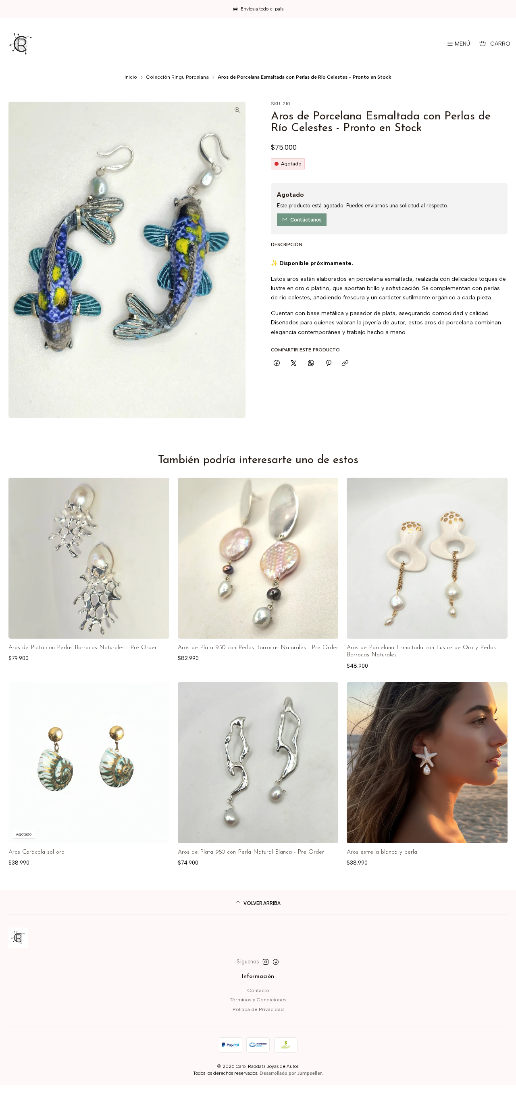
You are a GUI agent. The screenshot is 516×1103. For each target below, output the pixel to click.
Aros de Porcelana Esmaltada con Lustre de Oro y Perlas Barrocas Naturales (421, 651)
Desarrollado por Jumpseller (291, 1073)
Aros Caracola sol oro (36, 852)
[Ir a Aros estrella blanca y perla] (427, 762)
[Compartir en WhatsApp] (311, 363)
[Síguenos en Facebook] (275, 962)
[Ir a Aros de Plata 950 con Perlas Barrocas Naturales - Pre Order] (258, 558)
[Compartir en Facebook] (277, 363)
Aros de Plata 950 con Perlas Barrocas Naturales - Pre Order (258, 648)
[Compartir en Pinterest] (328, 363)
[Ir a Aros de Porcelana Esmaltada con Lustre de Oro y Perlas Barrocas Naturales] (427, 558)
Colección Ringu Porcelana (177, 77)
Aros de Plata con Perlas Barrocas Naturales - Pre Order (82, 648)
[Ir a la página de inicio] (20, 44)
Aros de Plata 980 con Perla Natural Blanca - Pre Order (251, 852)
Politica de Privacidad (258, 1009)
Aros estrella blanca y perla (382, 852)
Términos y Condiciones (258, 999)
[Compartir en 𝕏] (294, 363)
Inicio (131, 77)
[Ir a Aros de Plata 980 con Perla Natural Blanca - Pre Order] (258, 762)
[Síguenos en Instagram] (265, 962)
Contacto (258, 990)
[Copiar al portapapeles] (345, 363)
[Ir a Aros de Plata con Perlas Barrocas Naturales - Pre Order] (88, 558)
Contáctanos (306, 220)
